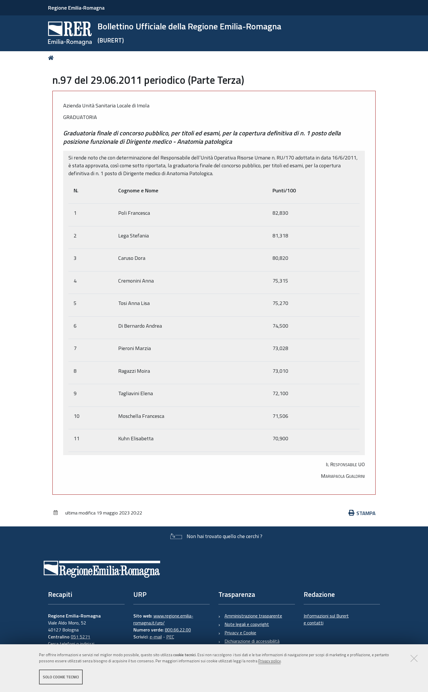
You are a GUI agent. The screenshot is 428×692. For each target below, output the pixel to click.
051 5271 (80, 636)
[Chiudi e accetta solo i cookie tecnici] (414, 658)
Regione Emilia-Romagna (76, 8)
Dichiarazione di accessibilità (252, 641)
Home (52, 57)
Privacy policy (269, 661)
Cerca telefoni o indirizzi (71, 643)
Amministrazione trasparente (253, 615)
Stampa (366, 513)
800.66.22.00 (178, 629)
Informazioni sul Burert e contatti (326, 619)
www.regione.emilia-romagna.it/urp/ (163, 619)
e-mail (156, 636)
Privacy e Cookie (240, 632)
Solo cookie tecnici (61, 677)
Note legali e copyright (246, 624)
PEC (170, 636)
